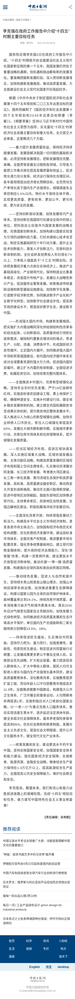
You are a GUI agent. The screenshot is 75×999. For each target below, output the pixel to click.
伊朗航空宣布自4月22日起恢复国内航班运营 (31, 863)
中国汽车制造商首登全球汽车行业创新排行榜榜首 (35, 873)
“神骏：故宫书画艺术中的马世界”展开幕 (28, 854)
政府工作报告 (22, 20)
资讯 (46, 941)
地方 (63, 948)
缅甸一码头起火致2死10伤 (20, 895)
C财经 (63, 941)
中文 (49, 966)
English (34, 966)
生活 (12, 948)
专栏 (46, 948)
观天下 (63, 956)
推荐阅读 (11, 829)
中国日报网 (8, 20)
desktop (63, 966)
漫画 (12, 956)
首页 (12, 941)
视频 (29, 948)
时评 (29, 941)
